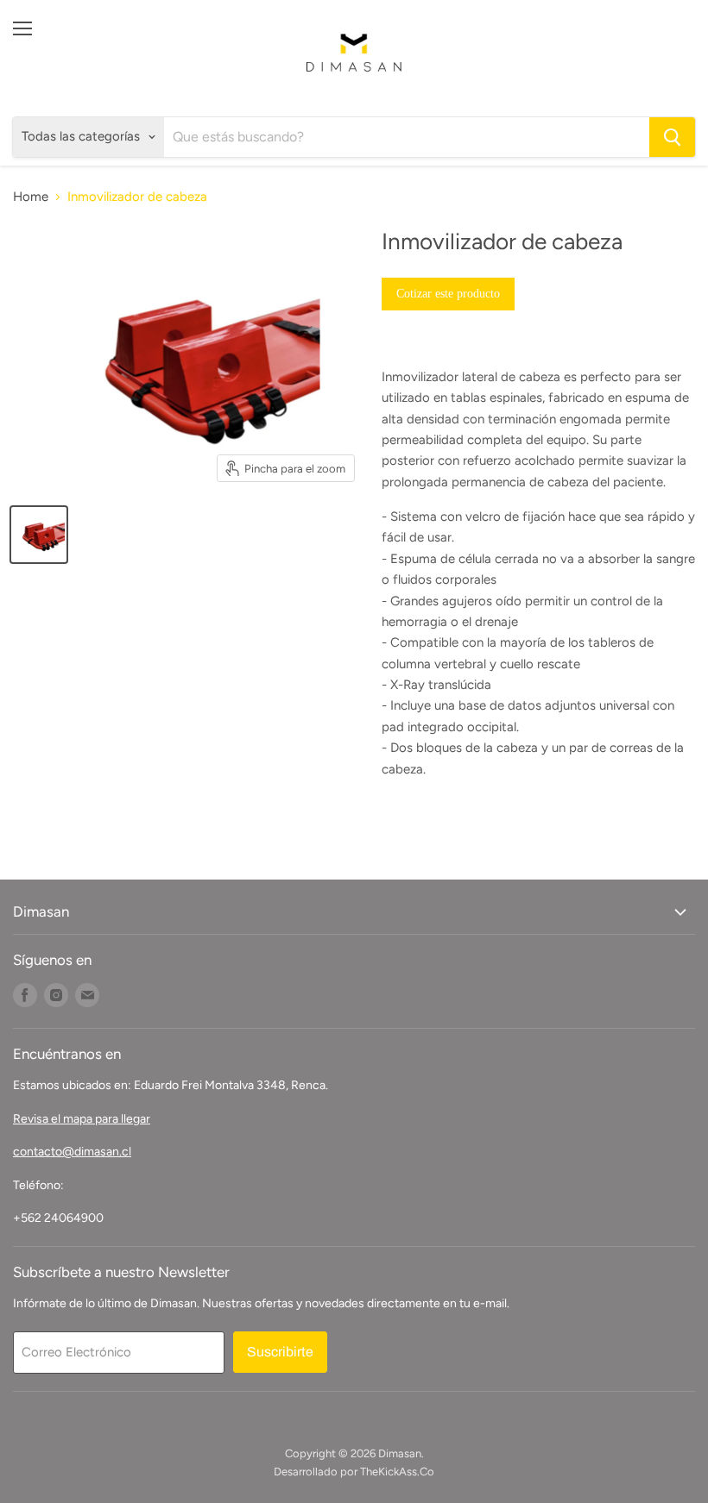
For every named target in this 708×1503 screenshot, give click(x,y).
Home (30, 197)
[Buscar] (672, 137)
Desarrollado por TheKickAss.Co (354, 1471)
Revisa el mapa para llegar (81, 1119)
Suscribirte (280, 1351)
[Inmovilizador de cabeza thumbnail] (38, 534)
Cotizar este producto (448, 293)
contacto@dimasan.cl (72, 1151)
